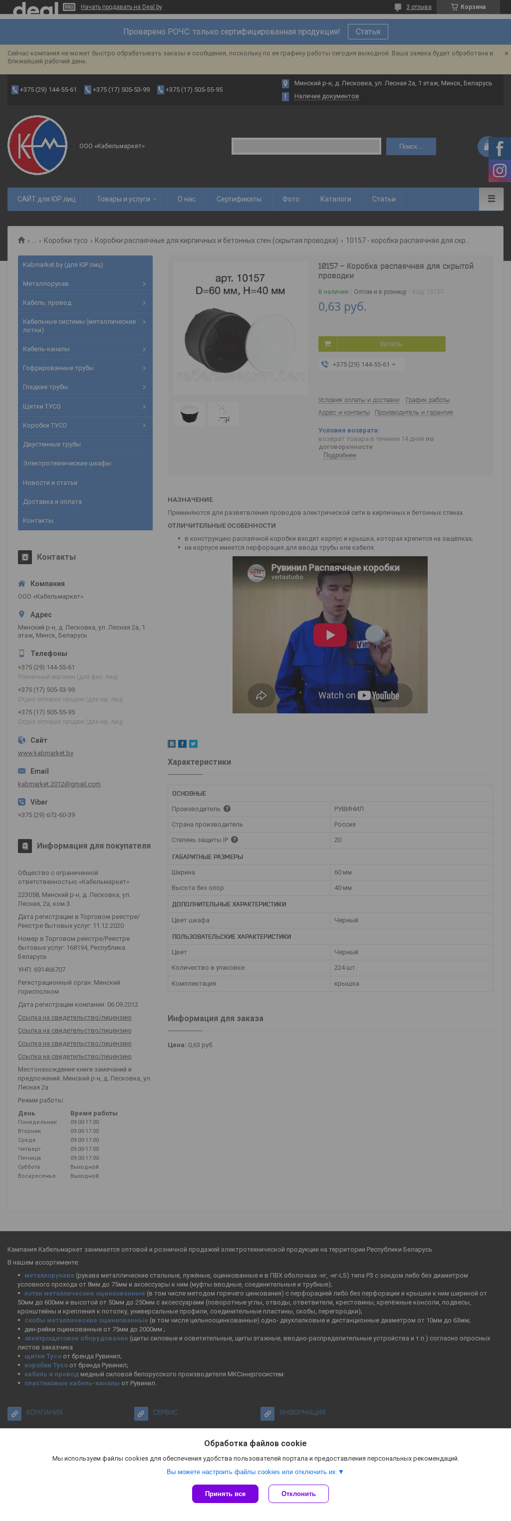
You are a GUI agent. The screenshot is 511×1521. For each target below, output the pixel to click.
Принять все (225, 1494)
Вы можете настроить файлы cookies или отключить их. (252, 1472)
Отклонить (298, 1494)
